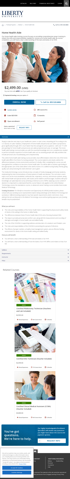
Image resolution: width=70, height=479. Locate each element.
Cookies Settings (16, 472)
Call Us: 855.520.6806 (60, 25)
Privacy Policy (60, 474)
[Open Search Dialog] (66, 3)
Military (50, 461)
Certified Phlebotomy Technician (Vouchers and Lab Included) (33, 309)
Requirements (6, 253)
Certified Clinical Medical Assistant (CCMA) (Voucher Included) (33, 407)
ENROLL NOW (19, 102)
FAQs (3, 260)
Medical (20, 25)
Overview (5, 137)
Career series (12, 110)
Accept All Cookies (17, 468)
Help (49, 467)
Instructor (5, 257)
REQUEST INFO (24, 128)
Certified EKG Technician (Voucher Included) (34, 359)
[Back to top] (35, 458)
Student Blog (59, 461)
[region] (17, 463)
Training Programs (11, 25)
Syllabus (4, 250)
